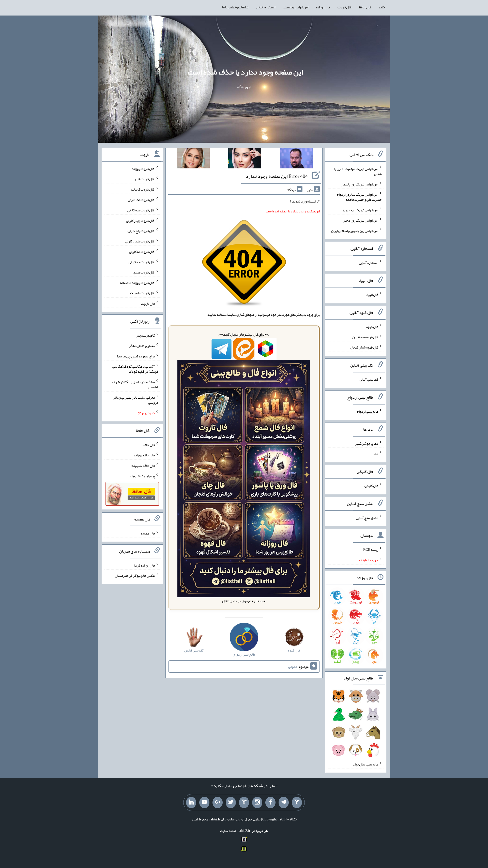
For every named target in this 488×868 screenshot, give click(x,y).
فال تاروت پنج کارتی (141, 230)
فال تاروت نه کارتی (142, 251)
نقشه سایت (228, 830)
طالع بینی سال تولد (365, 764)
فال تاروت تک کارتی (141, 199)
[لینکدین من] (191, 802)
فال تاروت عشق (144, 272)
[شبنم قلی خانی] (193, 159)
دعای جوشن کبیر (366, 443)
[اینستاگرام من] (257, 802)
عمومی (292, 666)
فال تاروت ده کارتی (142, 261)
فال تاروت (344, 7)
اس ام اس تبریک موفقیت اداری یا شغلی (358, 171)
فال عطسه (148, 533)
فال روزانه (323, 7)
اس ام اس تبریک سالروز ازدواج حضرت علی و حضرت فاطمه (359, 197)
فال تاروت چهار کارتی (140, 220)
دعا (375, 453)
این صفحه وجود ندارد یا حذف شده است (245, 72)
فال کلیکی (371, 485)
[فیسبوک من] (270, 802)
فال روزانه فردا (144, 565)
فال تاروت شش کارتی (140, 241)
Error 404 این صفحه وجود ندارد (277, 176)
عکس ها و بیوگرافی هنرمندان (135, 575)
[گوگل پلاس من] (217, 802)
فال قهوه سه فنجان (365, 336)
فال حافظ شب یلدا (143, 465)
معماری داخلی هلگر (142, 345)
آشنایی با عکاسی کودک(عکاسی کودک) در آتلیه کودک (135, 369)
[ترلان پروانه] (244, 159)
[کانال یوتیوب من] (204, 802)
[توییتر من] (231, 802)
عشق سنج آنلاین (367, 517)
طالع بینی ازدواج (367, 411)
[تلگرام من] (284, 802)
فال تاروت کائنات (143, 189)
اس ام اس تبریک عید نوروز (360, 209)
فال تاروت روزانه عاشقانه (137, 282)
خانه (382, 7)
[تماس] (244, 802)
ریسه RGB (370, 549)
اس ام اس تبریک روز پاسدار (359, 183)
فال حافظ (365, 7)
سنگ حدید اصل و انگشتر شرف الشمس (135, 384)
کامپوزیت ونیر (145, 335)
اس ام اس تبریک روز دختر (360, 220)
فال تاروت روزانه (143, 168)
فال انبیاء (372, 294)
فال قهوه (372, 326)
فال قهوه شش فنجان (364, 347)
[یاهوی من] (297, 802)
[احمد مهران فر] (296, 159)
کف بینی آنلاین (368, 379)
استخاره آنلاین (265, 7)
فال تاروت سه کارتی (141, 210)
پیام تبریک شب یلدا (142, 475)
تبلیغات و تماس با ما (235, 7)
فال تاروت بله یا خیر (141, 293)
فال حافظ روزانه (144, 455)
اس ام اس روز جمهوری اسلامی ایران (354, 230)
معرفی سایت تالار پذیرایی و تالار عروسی (135, 400)
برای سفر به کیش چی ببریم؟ (136, 355)
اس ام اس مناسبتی (295, 7)
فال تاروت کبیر (144, 178)
